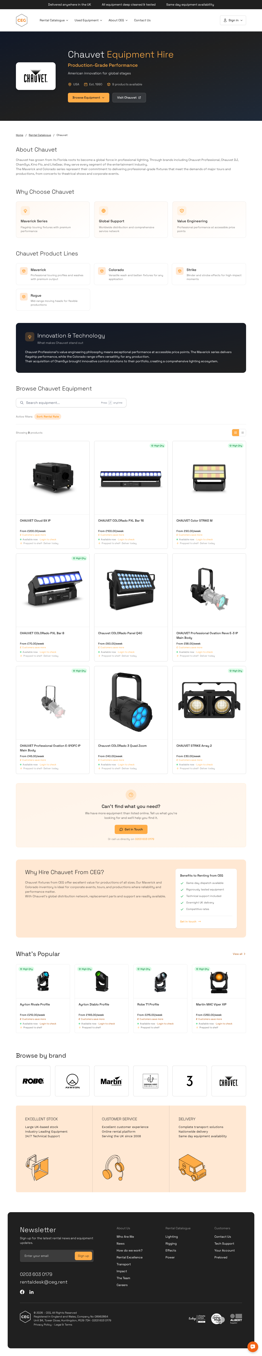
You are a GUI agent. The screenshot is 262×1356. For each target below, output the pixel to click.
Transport (124, 1264)
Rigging (171, 1244)
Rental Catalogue (52, 20)
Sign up (83, 1256)
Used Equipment (87, 20)
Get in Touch (134, 829)
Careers (122, 1285)
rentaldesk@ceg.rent (44, 1282)
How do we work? (130, 1250)
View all (237, 954)
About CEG (116, 20)
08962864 (101, 1316)
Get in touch (188, 921)
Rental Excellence (130, 1257)
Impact (122, 1271)
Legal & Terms (63, 1324)
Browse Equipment (86, 98)
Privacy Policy (43, 1324)
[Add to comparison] (21, 446)
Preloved (220, 1257)
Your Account (224, 1250)
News (120, 1244)
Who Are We (125, 1237)
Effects (171, 1250)
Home (19, 135)
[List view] (242, 432)
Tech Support (224, 1244)
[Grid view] (235, 432)
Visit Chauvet (127, 98)
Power (170, 1257)
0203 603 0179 (144, 839)
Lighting (172, 1237)
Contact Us (142, 20)
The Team (123, 1278)
